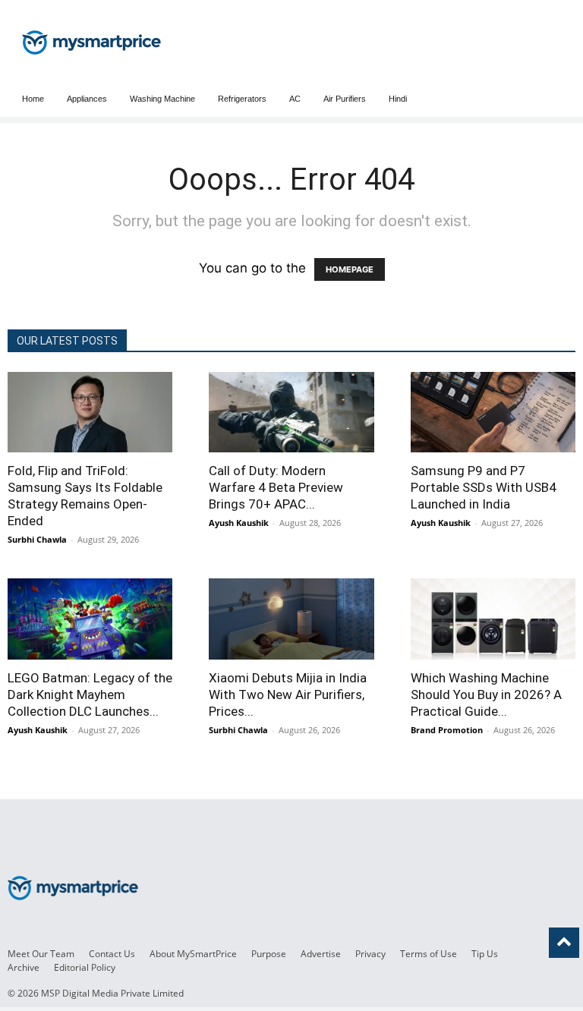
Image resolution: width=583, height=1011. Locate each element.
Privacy (370, 953)
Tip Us (484, 953)
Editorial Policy (84, 967)
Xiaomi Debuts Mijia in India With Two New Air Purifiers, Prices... (288, 694)
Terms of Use (428, 953)
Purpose (268, 953)
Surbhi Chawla (37, 539)
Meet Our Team (41, 953)
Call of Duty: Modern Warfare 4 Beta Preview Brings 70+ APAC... (276, 487)
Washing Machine (162, 98)
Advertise (321, 953)
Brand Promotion (447, 729)
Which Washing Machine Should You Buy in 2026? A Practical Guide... (486, 694)
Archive (23, 967)
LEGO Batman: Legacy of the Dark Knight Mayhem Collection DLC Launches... (90, 694)
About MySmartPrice (193, 953)
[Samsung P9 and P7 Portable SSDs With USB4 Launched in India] (493, 412)
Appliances (87, 98)
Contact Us (112, 953)
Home (33, 98)
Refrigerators (242, 98)
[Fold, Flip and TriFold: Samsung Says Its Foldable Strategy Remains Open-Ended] (90, 412)
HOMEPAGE (349, 269)
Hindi (398, 98)
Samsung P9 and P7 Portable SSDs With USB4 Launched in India (483, 487)
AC (295, 98)
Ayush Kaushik (239, 522)
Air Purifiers (344, 98)
